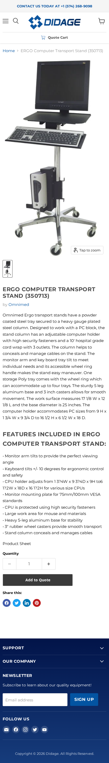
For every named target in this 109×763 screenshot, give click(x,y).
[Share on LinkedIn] (27, 603)
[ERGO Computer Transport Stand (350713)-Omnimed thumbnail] (7, 268)
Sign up (84, 699)
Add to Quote (37, 579)
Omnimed (18, 304)
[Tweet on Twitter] (17, 603)
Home (9, 50)
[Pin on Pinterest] (37, 603)
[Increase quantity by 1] (49, 564)
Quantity (11, 554)
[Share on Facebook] (7, 603)
